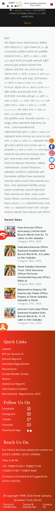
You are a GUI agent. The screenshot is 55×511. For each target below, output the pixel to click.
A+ (16, 6)
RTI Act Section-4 (12, 353)
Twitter (6, 419)
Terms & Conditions (9, 505)
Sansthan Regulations (15, 363)
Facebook (8, 408)
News (27, 10)
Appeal (6, 348)
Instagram (8, 414)
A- (8, 6)
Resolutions (9, 368)
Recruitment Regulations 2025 (21, 393)
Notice (6, 378)
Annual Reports (12, 358)
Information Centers (14, 388)
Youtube (7, 424)
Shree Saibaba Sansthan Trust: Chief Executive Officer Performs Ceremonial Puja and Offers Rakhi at (34, 273)
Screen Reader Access (15, 373)
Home (11, 10)
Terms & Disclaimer (29, 505)
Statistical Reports (13, 383)
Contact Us (47, 505)
